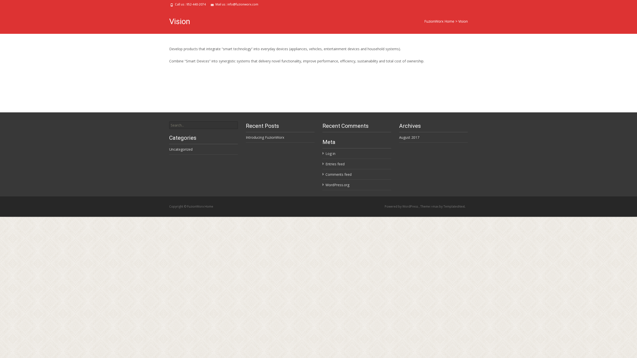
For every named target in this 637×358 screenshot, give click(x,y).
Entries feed (335, 164)
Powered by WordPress (402, 206)
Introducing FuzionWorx (265, 137)
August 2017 (409, 137)
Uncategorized (181, 149)
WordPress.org (337, 184)
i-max (435, 206)
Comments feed (338, 174)
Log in (330, 153)
